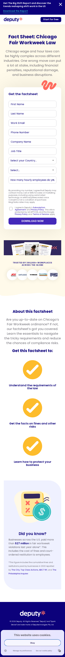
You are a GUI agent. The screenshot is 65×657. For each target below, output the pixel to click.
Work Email (16, 124)
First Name (16, 105)
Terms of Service (41, 214)
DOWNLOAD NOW (32, 221)
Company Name (19, 142)
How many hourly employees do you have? (32, 181)
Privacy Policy (37, 209)
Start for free (51, 19)
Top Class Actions (29, 569)
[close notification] (60, 4)
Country (15, 161)
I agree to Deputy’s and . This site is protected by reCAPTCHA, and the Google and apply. (35, 211)
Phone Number (18, 133)
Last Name (16, 114)
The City (15, 569)
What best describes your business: (28, 171)
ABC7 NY (43, 569)
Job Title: (15, 152)
